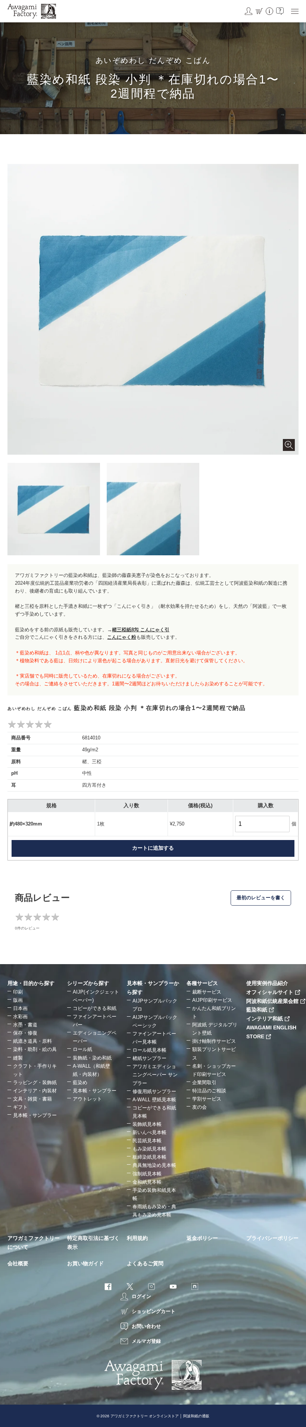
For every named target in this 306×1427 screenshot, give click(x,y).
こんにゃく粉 (121, 637)
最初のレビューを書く (261, 897)
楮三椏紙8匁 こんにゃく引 (140, 629)
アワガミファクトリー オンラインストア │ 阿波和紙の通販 (159, 1416)
